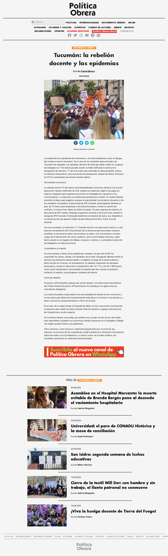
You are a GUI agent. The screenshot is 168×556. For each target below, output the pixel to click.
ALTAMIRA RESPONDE (78, 31)
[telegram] (87, 143)
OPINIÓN (59, 31)
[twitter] (81, 143)
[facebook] (76, 143)
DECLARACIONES (43, 31)
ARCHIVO (129, 28)
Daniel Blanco (88, 71)
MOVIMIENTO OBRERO (113, 23)
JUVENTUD (79, 28)
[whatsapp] (92, 143)
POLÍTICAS (71, 23)
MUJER (131, 23)
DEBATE (117, 28)
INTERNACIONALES (89, 23)
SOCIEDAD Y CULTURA (60, 28)
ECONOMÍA (40, 28)
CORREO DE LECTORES (99, 28)
